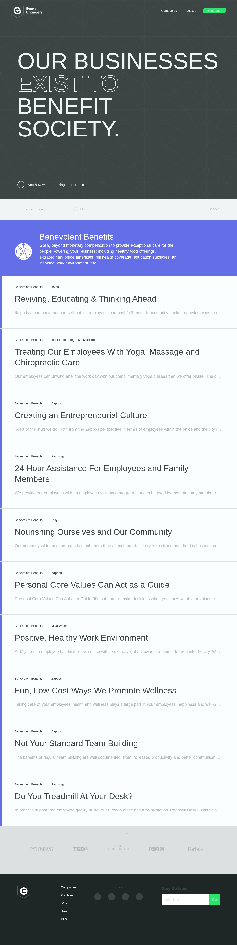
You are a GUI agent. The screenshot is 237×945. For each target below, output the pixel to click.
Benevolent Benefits (29, 287)
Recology (57, 456)
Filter (82, 209)
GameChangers (27, 12)
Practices (189, 10)
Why (64, 903)
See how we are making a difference (56, 185)
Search (214, 209)
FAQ (64, 919)
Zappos (56, 403)
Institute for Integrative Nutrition (73, 340)
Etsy (54, 520)
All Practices (33, 209)
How (64, 911)
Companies (169, 10)
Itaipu (55, 287)
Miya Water (59, 626)
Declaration (214, 10)
